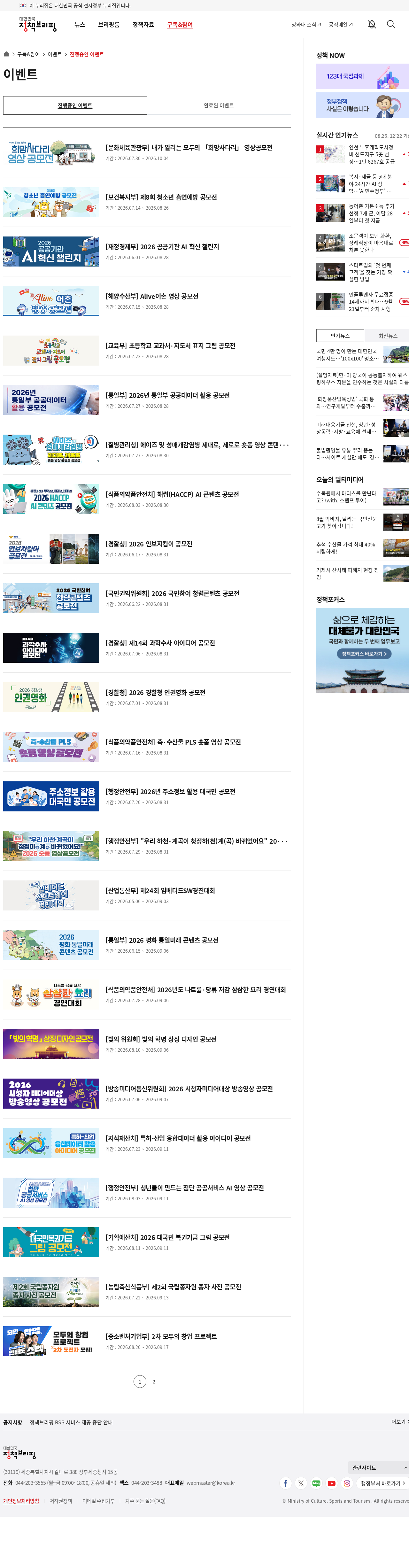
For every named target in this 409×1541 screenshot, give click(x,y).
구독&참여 (180, 24)
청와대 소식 (303, 24)
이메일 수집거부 (98, 1501)
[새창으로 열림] (285, 1483)
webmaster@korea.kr (211, 1482)
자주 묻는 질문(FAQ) (145, 1501)
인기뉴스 (340, 335)
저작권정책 (61, 1501)
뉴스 (79, 24)
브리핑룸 (109, 24)
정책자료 (143, 24)
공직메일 (338, 24)
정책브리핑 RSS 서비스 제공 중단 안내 (71, 1422)
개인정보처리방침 (21, 1501)
